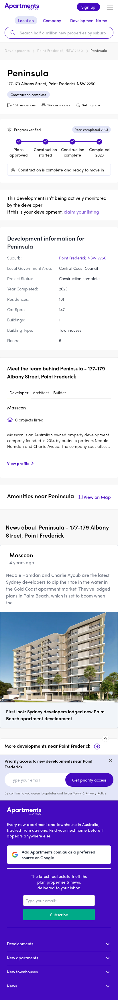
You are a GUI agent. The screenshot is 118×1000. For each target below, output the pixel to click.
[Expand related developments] (105, 738)
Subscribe (59, 914)
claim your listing (81, 211)
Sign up (88, 7)
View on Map (97, 497)
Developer (18, 392)
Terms (77, 793)
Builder (59, 392)
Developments (17, 50)
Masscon (16, 407)
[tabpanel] (59, 437)
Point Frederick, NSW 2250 (60, 50)
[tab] (19, 392)
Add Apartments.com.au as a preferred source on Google (58, 854)
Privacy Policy (95, 793)
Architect (41, 392)
